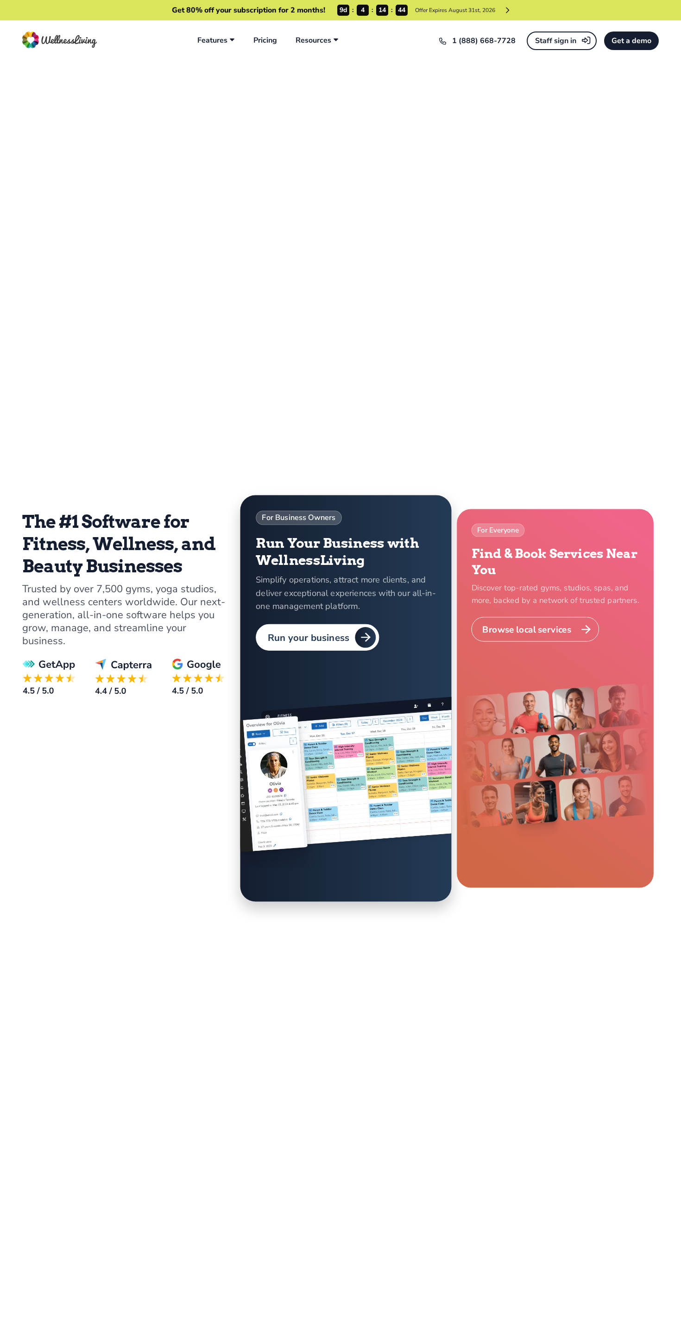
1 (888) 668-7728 (484, 41)
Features (212, 40)
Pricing (265, 40)
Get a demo (631, 41)
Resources (313, 40)
